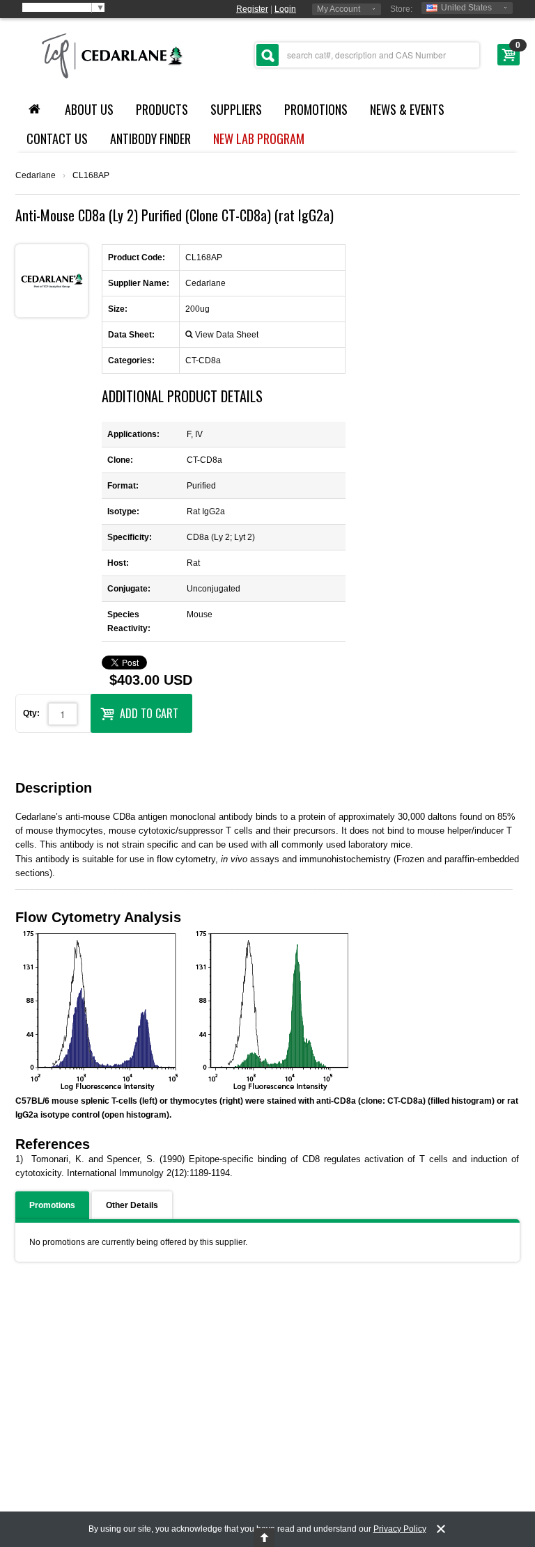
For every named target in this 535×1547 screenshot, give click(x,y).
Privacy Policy (399, 1529)
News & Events (407, 109)
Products (162, 109)
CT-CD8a (203, 360)
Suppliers (236, 109)
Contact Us (57, 138)
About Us (89, 109)
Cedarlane (35, 175)
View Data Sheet (226, 335)
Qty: (31, 713)
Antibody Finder (150, 138)
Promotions (316, 109)
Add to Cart (149, 713)
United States (466, 8)
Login (285, 9)
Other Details (132, 1205)
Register (252, 9)
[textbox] (367, 55)
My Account (338, 9)
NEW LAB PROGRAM (258, 138)
